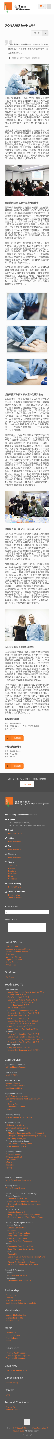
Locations (12, 871)
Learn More (27, 784)
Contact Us (12, 879)
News (10, 876)
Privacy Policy (14, 895)
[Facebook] (23, 1435)
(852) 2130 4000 (14, 841)
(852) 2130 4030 (14, 849)
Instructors (12, 874)
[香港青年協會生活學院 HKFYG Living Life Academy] (18, 7)
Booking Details (14, 887)
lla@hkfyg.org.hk (15, 833)
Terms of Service (15, 898)
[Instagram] (27, 1435)
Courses (11, 868)
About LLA (12, 866)
